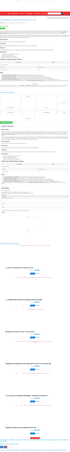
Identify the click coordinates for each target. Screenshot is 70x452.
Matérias (22, 13)
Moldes (46, 107)
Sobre (43, 13)
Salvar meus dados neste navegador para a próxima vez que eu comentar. (15, 210)
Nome (2, 203)
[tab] (6, 122)
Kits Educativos (28, 118)
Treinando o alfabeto (10, 107)
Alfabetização (37, 13)
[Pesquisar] (62, 13)
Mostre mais (35, 83)
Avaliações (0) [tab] (10, 126)
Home (9, 13)
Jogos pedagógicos (46, 112)
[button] (1, 18)
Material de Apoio (15, 13)
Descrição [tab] (4, 126)
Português (28, 96)
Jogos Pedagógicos (29, 13)
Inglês (64, 112)
